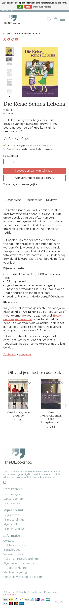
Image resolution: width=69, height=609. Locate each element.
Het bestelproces (14, 545)
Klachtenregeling (15, 572)
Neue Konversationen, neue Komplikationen (51, 417)
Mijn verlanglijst (13, 528)
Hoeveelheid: (10, 156)
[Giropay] (37, 599)
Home (6, 33)
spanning (25, 354)
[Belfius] (27, 599)
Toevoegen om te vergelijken (22, 184)
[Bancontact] (21, 599)
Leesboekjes (11, 494)
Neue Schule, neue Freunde (18, 414)
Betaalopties (11, 549)
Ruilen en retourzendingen (22, 558)
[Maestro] (11, 603)
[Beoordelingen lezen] (14, 139)
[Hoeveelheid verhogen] (13, 162)
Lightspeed (9, 594)
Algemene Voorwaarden (19, 563)
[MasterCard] (16, 603)
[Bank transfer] (5, 599)
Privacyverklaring (15, 567)
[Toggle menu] (62, 19)
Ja (20, 7)
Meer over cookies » (43, 7)
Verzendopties (13, 554)
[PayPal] (16, 599)
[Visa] (5, 603)
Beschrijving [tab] (13, 199)
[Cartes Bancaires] (48, 599)
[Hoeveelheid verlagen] (6, 162)
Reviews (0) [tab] (53, 199)
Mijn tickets (10, 524)
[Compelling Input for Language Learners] (16, 19)
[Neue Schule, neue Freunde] (18, 394)
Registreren (11, 515)
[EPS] (43, 599)
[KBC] (32, 599)
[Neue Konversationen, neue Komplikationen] (51, 394)
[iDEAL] (11, 599)
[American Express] (21, 603)
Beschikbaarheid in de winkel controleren (30, 149)
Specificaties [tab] (34, 199)
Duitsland (9, 354)
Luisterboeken (13, 498)
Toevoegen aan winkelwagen (34, 170)
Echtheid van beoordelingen (22, 576)
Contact (8, 540)
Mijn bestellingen (14, 519)
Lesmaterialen (12, 503)
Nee (28, 7)
